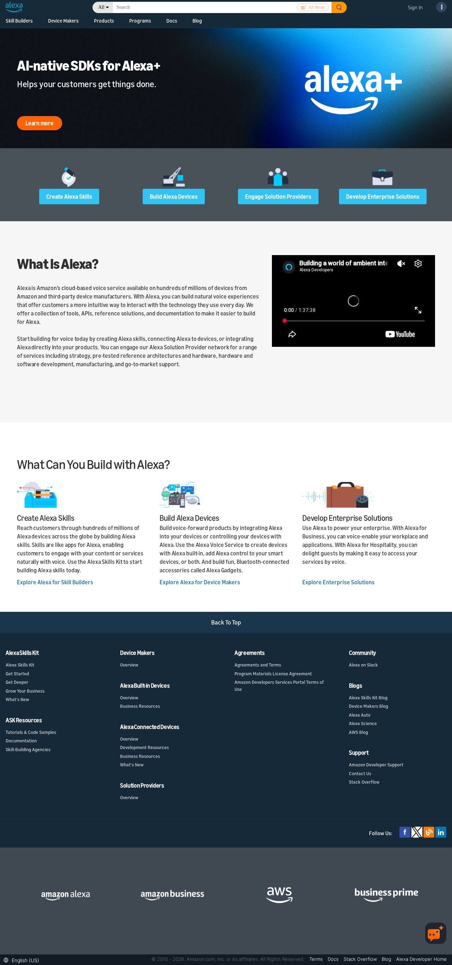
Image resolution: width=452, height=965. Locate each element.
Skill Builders (19, 21)
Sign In (415, 7)
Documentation (21, 740)
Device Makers (63, 21)
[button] (23, 960)
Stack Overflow (364, 782)
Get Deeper (17, 682)
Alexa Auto (359, 715)
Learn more (39, 123)
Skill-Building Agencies (28, 749)
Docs (171, 21)
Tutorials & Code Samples (31, 732)
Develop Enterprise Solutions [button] (383, 196)
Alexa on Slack (363, 665)
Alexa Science (363, 723)
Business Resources (140, 706)
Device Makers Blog (368, 706)
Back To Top (226, 622)
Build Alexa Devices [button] (174, 196)
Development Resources (144, 747)
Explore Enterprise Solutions (338, 582)
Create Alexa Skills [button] (69, 196)
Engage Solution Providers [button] (278, 196)
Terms (316, 959)
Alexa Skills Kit (20, 665)
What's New (17, 699)
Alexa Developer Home (421, 959)
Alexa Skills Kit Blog (368, 697)
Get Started (17, 673)
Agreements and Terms (257, 665)
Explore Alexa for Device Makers (200, 582)
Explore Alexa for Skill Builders (55, 582)
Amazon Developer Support (376, 764)
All (101, 7)
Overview (129, 665)
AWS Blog (358, 732)
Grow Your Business (25, 691)
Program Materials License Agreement (273, 673)
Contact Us (360, 773)
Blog (197, 21)
